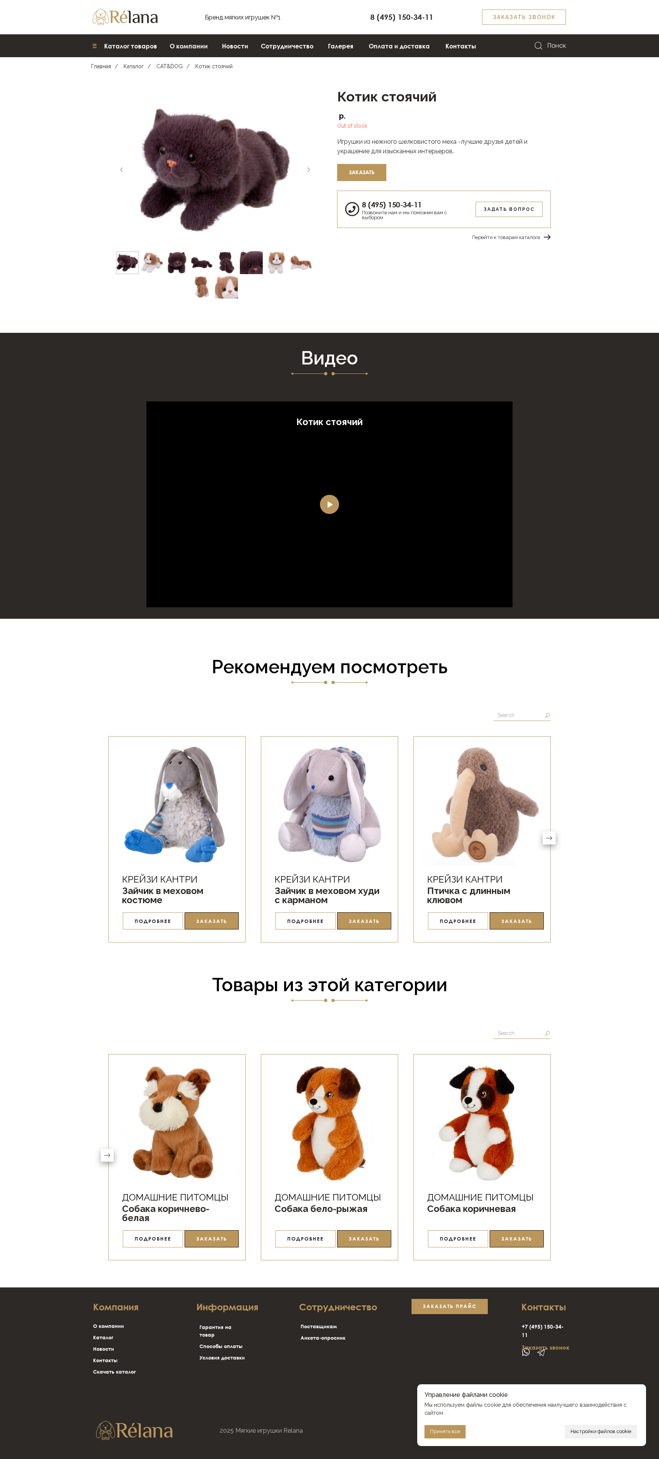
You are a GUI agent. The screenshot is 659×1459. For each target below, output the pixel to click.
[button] (524, 17)
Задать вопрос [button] (509, 209)
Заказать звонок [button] (545, 1347)
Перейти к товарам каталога (506, 237)
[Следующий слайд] (308, 169)
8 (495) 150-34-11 (392, 204)
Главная (101, 66)
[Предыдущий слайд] (121, 169)
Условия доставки (222, 1358)
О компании (108, 1326)
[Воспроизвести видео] (329, 504)
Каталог (134, 66)
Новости (103, 1349)
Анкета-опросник (323, 1338)
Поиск (556, 45)
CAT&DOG (169, 66)
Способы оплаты (221, 1346)
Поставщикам (319, 1326)
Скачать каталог (114, 1372)
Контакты (105, 1360)
